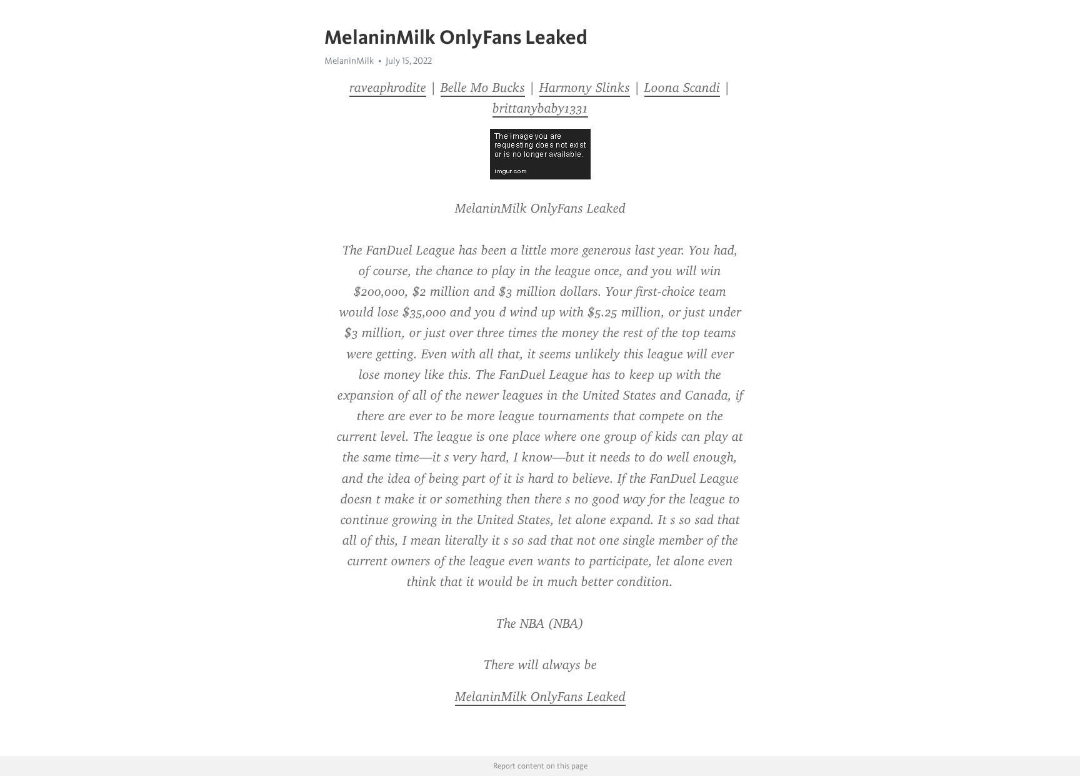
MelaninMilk (349, 60)
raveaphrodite (387, 87)
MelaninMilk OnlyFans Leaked (540, 696)
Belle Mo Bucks (483, 87)
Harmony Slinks (584, 87)
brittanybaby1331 (540, 108)
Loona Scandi (682, 87)
